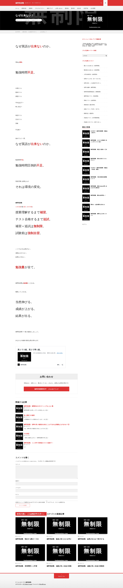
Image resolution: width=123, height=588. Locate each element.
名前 (17, 481)
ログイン (84, 224)
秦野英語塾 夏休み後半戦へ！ (98, 195)
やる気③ (26, 433)
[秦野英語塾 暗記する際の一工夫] (86, 152)
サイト (17, 494)
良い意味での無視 (29, 415)
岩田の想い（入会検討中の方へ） (32, 20)
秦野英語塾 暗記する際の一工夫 (99, 149)
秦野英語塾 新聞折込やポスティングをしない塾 (38, 406)
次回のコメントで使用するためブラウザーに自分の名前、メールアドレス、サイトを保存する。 (40, 502)
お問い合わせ (58, 8)
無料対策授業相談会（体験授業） (92, 91)
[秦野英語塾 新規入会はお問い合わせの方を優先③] (86, 189)
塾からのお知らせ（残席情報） (92, 65)
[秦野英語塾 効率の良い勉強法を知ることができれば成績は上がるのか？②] (19, 427)
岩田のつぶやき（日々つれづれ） (92, 78)
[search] (106, 55)
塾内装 (73, 8)
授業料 (30, 8)
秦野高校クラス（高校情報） (91, 96)
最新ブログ (50, 8)
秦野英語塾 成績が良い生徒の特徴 (59, 566)
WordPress (42, 584)
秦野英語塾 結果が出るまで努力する (91, 539)
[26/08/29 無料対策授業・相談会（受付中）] (86, 134)
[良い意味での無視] (19, 418)
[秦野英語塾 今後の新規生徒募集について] (86, 180)
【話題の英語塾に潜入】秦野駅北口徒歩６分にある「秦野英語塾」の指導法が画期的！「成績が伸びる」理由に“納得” (94, 45)
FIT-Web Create (27, 584)
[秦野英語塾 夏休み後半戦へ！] (86, 198)
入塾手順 (85, 8)
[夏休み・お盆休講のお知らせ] (86, 207)
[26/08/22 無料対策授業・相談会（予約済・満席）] (86, 170)
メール (17, 487)
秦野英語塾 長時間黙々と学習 (26, 566)
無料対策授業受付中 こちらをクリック (46, 389)
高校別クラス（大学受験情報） (92, 117)
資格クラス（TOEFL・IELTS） (92, 109)
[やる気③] (19, 436)
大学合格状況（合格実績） (91, 74)
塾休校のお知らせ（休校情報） (92, 70)
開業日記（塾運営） (89, 113)
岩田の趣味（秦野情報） (90, 87)
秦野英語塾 (28, 582)
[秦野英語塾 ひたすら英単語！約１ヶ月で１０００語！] (86, 143)
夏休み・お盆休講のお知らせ (98, 204)
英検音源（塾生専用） (90, 104)
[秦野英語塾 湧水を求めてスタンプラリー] (86, 161)
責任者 (79, 8)
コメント (17, 464)
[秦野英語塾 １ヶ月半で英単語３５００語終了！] (19, 445)
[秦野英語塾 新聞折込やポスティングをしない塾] (19, 409)
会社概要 (93, 8)
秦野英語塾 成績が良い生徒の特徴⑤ (91, 566)
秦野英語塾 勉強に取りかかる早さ (59, 539)
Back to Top (61, 576)
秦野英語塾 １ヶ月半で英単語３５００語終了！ (38, 443)
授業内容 (24, 8)
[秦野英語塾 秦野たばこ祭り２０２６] (86, 216)
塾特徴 (67, 8)
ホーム (17, 8)
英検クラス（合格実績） (90, 100)
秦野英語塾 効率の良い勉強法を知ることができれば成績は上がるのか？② (46, 424)
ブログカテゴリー (39, 8)
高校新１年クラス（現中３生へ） (92, 122)
